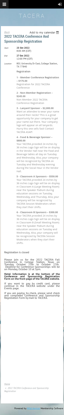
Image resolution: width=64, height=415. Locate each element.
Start (6, 48)
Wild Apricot (33, 408)
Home (7, 383)
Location (7, 63)
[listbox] (45, 32)
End (5, 55)
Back (7, 32)
